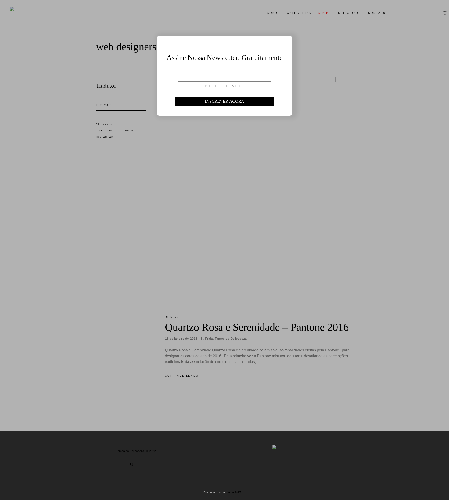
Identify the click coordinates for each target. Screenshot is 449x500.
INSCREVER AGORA (224, 101)
